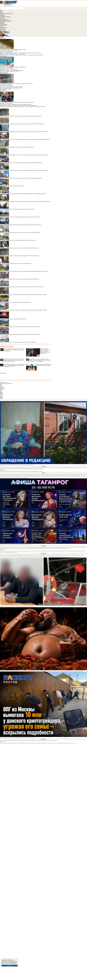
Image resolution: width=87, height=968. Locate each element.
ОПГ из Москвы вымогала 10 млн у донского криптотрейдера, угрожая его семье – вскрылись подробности (18, 737)
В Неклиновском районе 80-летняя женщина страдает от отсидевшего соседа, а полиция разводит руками (16, 464)
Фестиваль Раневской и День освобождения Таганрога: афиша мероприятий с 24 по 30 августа (16, 544)
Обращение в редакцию (41, 294)
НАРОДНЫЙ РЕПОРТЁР (5, 20)
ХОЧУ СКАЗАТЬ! (3, 29)
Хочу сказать (37, 334)
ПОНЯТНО (9, 965)
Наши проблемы (3, 90)
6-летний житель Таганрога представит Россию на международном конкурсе (16, 548)
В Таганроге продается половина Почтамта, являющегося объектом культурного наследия (17, 123)
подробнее (10, 383)
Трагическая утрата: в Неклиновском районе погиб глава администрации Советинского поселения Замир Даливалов (55, 474)
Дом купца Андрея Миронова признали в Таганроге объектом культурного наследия (16, 224)
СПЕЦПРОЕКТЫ (3, 25)
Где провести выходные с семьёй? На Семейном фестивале (11, 70)
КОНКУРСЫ (2, 15)
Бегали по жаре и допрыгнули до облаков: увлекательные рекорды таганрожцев (15, 104)
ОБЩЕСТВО (2, 22)
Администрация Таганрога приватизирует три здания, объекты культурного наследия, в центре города (20, 131)
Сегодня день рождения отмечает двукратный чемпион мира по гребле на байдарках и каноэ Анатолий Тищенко (50, 548)
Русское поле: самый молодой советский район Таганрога (11, 86)
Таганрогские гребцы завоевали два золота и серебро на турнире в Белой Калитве (40, 476)
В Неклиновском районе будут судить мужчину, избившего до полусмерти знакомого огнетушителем (41, 547)
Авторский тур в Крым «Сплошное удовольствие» (9, 71)
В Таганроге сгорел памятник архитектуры (8, 318)
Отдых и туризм (3, 56)
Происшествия (24, 318)
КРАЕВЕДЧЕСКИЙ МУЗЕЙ (5, 16)
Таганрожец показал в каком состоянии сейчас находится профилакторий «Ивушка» (16, 294)
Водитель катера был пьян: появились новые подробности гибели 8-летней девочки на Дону (16, 606)
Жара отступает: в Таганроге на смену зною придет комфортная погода (66, 476)
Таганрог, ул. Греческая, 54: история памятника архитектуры (11, 209)
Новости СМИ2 (3, 373)
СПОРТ (1, 26)
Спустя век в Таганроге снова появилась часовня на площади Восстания (14, 178)
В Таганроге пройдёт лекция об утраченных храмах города (11, 302)
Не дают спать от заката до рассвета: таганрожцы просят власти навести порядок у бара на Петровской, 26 (18, 474)
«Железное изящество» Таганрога (6, 185)
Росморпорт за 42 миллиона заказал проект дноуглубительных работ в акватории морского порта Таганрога (46, 556)
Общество (40, 116)
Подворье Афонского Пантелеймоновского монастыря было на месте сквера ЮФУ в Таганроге (18, 170)
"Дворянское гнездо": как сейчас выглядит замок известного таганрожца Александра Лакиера (18, 271)
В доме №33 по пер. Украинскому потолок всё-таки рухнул (11, 263)
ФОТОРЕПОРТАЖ (3, 27)
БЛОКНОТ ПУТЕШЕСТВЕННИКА (6, 13)
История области (44, 154)
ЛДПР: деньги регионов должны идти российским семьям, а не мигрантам (31, 471)
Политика (46, 131)
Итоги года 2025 (3, 91)
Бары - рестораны (6, 36)
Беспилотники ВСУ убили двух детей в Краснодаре (10, 471)
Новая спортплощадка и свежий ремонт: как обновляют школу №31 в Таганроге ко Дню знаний (42, 740)
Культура (29, 302)
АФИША (1, 12)
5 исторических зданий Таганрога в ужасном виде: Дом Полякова (12, 240)
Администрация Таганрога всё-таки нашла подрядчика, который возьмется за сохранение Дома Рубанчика (20, 139)
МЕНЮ (1, 10)
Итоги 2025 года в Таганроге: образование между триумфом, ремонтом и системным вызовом (18, 105)
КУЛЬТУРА (2, 17)
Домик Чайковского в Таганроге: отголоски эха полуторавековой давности (14, 162)
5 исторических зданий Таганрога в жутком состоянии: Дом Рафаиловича (14, 255)
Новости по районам (4, 72)
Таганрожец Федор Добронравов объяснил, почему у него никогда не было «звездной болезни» (51, 467)
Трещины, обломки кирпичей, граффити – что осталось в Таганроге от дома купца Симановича (18, 154)
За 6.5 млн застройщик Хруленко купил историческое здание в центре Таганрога (15, 326)
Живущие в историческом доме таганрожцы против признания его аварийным (15, 334)
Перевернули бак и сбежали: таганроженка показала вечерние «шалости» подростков (72, 547)
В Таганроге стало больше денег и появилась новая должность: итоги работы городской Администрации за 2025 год (22, 106)
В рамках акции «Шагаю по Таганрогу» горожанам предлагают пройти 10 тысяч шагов (16, 216)
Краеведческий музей (37, 162)
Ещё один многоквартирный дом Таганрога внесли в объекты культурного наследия (16, 286)
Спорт (39, 216)
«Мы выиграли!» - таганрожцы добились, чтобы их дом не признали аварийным (15, 279)
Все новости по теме (4, 51)
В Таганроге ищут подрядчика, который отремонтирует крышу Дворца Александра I (16, 193)
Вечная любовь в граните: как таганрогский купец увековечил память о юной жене (26, 475)
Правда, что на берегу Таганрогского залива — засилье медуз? (12, 53)
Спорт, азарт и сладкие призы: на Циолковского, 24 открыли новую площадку (14, 740)
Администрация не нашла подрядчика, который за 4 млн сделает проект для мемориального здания (19, 201)
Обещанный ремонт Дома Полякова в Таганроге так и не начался (12, 147)
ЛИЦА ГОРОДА (3, 19)
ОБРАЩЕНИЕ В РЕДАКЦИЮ (5, 21)
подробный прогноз (3, 383)
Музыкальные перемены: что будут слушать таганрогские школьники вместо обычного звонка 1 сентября (18, 467)
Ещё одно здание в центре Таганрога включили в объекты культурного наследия (15, 232)
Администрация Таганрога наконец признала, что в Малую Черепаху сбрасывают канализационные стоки (20, 52)
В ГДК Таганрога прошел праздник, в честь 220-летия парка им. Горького (13, 547)
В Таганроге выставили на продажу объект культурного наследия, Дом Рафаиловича (16, 116)
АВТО (1, 11)
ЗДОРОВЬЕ (2, 14)
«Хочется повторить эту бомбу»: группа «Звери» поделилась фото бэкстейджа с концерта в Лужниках (56, 475)
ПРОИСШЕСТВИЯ (3, 24)
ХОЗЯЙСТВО (2, 28)
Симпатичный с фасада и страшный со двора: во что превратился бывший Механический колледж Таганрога (21, 310)
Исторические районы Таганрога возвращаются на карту (11, 87)
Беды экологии (3, 38)
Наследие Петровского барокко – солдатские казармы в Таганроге (13, 342)
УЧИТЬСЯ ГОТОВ (6, 33)
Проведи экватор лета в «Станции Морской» (8, 69)
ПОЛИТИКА (2, 23)
